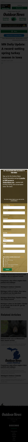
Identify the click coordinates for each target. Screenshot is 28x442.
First (4, 248)
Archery (6, 261)
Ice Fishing (6, 258)
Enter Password (6, 224)
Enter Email (5, 210)
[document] (14, 221)
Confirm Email (6, 215)
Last (4, 253)
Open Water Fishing (8, 260)
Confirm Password (7, 229)
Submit (7, 269)
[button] (26, 171)
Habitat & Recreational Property (11, 264)
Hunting (6, 263)
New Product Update (8, 266)
